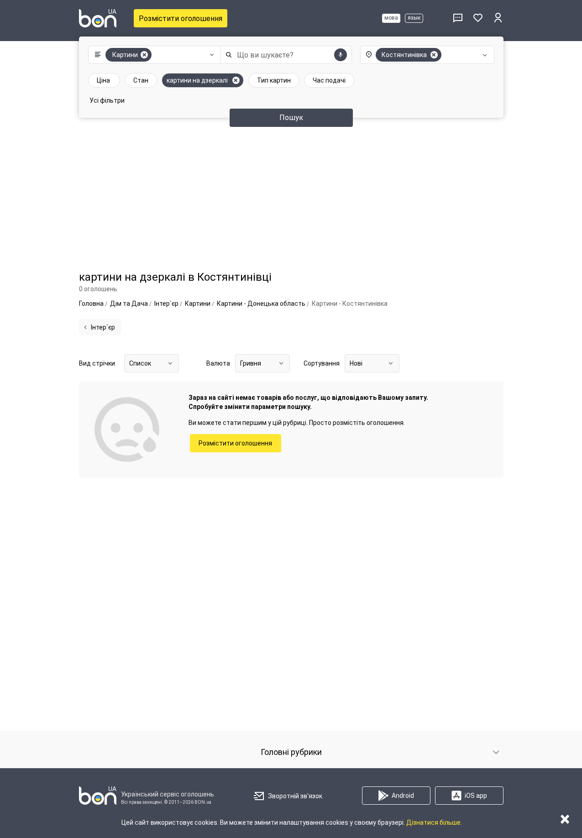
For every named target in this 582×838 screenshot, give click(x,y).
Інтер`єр (103, 327)
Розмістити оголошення (180, 18)
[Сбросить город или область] (434, 54)
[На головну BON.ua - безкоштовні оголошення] (97, 18)
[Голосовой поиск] (340, 54)
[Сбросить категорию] (144, 54)
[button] (152, 55)
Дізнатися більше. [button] (434, 822)
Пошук (291, 117)
